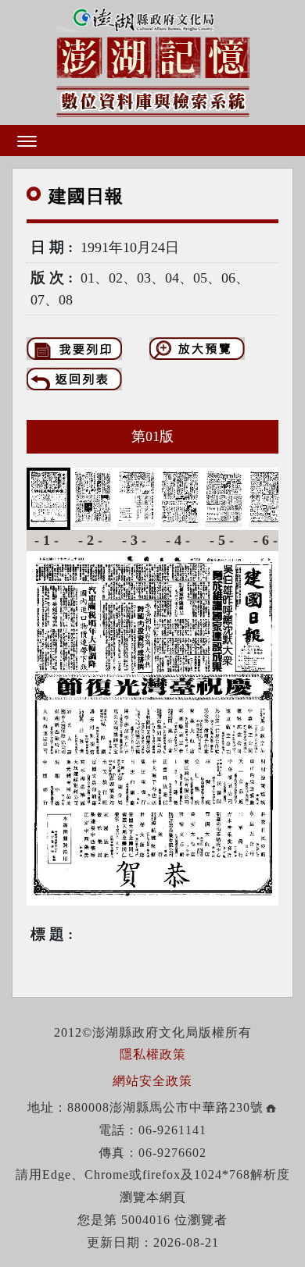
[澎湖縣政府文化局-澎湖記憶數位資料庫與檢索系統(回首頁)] (152, 60)
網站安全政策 (152, 1080)
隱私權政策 (153, 1054)
